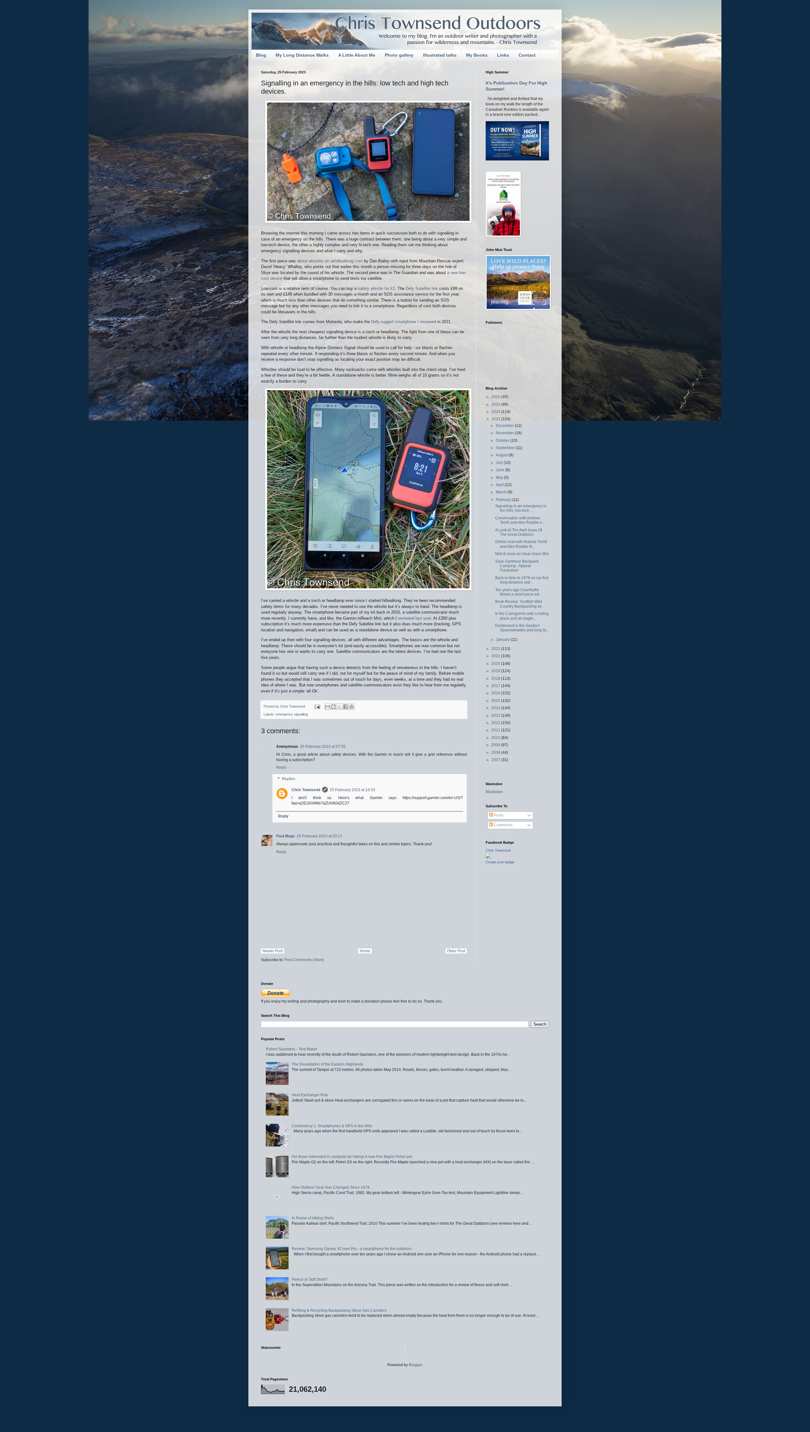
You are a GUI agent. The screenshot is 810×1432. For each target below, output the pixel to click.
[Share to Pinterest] (351, 706)
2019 (496, 671)
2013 (496, 715)
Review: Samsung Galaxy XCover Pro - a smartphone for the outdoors (352, 1249)
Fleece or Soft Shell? (309, 1279)
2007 (496, 760)
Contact (527, 55)
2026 (496, 397)
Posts (498, 815)
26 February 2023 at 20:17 (319, 836)
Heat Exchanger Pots (310, 1095)
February (504, 499)
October (503, 440)
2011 (496, 730)
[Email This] (327, 706)
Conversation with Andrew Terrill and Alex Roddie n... (520, 520)
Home (365, 951)
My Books (477, 55)
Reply (281, 767)
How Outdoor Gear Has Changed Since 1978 (331, 1187)
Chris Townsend (305, 790)
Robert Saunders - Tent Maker (291, 1049)
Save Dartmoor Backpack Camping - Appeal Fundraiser (517, 566)
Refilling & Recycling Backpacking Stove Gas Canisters (339, 1310)
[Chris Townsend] (488, 857)
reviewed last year (414, 618)
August (502, 455)
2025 (496, 404)
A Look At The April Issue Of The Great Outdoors (518, 532)
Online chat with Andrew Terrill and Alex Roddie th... (521, 544)
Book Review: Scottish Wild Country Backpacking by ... (520, 603)
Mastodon (494, 792)
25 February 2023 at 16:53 (352, 790)
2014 (496, 708)
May (500, 477)
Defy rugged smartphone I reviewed (403, 321)
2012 (496, 723)
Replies (288, 779)
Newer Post (273, 951)
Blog (261, 55)
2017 (496, 686)
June (500, 470)
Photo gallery (399, 55)
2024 (496, 412)
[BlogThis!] (333, 706)
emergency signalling (292, 714)
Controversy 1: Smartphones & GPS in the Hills (332, 1126)
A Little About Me (356, 55)
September (506, 448)
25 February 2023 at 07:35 (323, 746)
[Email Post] (317, 706)
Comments (503, 825)
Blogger (415, 1365)
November (505, 433)
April (500, 485)
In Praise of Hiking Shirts (313, 1218)
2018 (496, 678)
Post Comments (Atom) (304, 960)
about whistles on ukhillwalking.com (330, 261)
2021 (496, 656)
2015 (496, 700)
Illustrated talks (440, 55)
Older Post (456, 951)
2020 (496, 663)
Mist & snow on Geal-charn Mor (522, 554)
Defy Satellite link (422, 288)
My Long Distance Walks (302, 55)
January (503, 639)
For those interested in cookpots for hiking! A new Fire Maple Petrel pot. (352, 1156)
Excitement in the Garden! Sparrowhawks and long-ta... (522, 627)
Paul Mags (285, 836)
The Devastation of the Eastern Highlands (327, 1064)
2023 (496, 419)
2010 (496, 737)
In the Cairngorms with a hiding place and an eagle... (522, 615)
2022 (496, 649)
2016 (496, 693)
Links (503, 55)
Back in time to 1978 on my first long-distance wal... (521, 580)
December (505, 425)
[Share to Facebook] (345, 706)
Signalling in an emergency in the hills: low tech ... (520, 508)
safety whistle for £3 (376, 288)
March (502, 492)
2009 (496, 745)
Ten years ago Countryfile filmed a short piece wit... (518, 592)
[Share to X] (339, 706)
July (500, 462)
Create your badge (500, 862)
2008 (496, 752)
